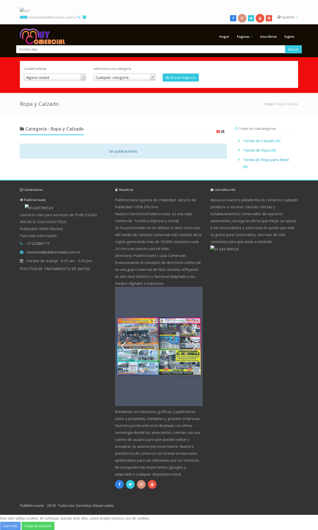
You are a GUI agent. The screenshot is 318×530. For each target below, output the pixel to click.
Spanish (288, 16)
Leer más (10, 526)
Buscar (293, 49)
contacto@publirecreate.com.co (52, 17)
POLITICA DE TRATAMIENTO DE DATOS (55, 268)
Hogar (224, 36)
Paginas (243, 36)
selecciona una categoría (112, 68)
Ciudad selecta (35, 68)
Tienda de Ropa (259, 150)
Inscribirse (268, 36)
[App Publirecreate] (159, 11)
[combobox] (55, 77)
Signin (289, 36)
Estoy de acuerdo (38, 526)
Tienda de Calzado (261, 140)
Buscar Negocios (182, 77)
